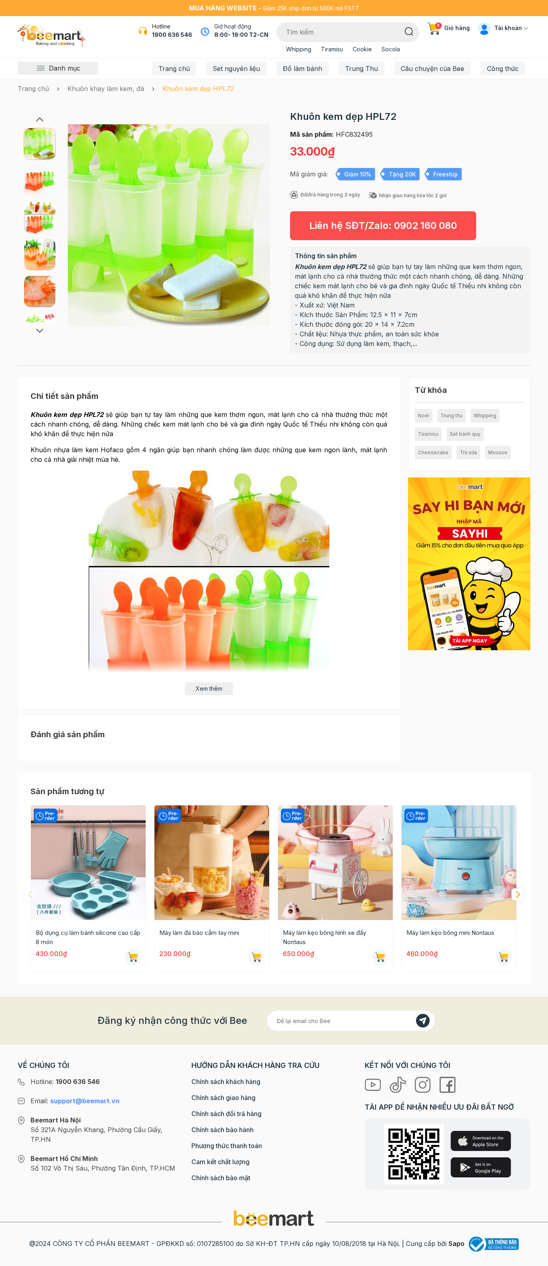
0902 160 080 (425, 225)
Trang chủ (174, 69)
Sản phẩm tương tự (67, 791)
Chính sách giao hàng (223, 1098)
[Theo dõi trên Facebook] (447, 1084)
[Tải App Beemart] (469, 563)
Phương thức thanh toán (226, 1146)
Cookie (362, 49)
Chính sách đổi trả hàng (226, 1114)
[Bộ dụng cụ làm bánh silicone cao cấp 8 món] (88, 862)
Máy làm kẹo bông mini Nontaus (450, 932)
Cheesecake (433, 452)
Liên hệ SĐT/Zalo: (383, 225)
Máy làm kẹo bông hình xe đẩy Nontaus (324, 937)
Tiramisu (332, 49)
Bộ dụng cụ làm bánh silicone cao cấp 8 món (88, 937)
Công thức (503, 69)
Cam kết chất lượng (220, 1162)
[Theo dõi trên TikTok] (399, 1084)
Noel (423, 416)
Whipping (298, 49)
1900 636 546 (172, 34)
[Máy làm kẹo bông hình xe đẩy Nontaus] (335, 862)
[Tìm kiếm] (409, 31)
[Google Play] (481, 1167)
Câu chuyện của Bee (432, 69)
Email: (75, 1101)
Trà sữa (468, 452)
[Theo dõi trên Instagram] (423, 1084)
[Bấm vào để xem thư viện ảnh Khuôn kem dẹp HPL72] (169, 225)
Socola (391, 49)
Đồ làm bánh (302, 69)
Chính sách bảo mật (220, 1178)
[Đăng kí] (423, 1020)
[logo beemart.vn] (274, 1218)
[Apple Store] (481, 1141)
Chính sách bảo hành (222, 1130)
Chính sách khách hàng (225, 1082)
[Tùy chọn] (380, 957)
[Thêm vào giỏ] (133, 957)
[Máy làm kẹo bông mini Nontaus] (459, 862)
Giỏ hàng (453, 27)
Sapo (457, 1244)
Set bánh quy (465, 434)
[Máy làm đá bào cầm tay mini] (211, 862)
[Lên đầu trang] (533, 1258)
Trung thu (451, 416)
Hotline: (65, 1082)
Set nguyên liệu (236, 69)
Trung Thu (361, 69)
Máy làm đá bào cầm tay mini (199, 932)
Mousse (497, 452)
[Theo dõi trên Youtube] (374, 1084)
